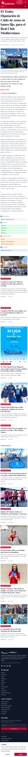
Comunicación (4, 686)
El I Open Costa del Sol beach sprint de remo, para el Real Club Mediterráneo (13, 474)
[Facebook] (2, 666)
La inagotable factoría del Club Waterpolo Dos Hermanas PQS (11, 630)
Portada (3, 672)
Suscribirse (14, 728)
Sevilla (2, 676)
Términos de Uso (5, 709)
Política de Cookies (5, 707)
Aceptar (21, 754)
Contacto (3, 713)
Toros (2, 684)
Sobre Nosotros (5, 701)
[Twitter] (4, 666)
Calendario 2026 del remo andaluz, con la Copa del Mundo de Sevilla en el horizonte (13, 313)
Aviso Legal (4, 711)
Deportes (3, 682)
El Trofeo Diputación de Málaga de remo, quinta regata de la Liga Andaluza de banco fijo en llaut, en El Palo (14, 369)
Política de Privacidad (6, 705)
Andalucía (3, 678)
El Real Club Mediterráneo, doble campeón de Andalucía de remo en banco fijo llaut (12, 409)
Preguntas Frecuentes (6, 738)
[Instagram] (7, 666)
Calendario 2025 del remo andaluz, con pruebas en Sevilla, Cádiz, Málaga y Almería (13, 430)
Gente (2, 680)
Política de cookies (5, 751)
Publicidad (3, 736)
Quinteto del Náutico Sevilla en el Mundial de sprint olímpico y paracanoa (14, 513)
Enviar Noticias (4, 740)
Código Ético (4, 703)
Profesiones (4, 690)
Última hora (4, 674)
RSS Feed (3, 694)
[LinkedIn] (9, 666)
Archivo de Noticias (5, 692)
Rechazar (7, 754)
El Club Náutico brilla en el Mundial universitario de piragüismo (12, 551)
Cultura (3, 688)
